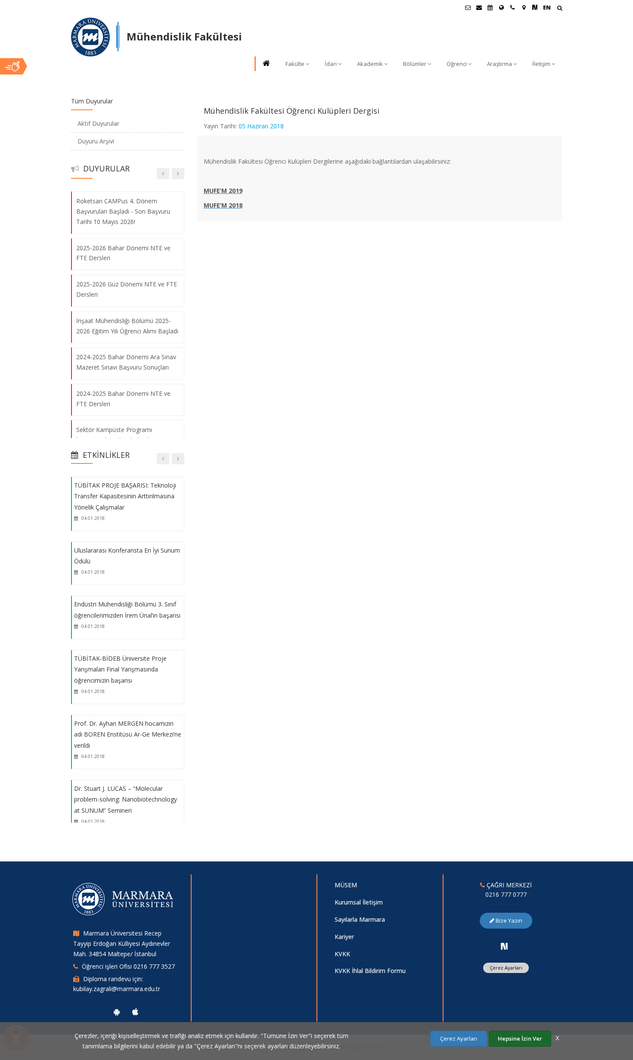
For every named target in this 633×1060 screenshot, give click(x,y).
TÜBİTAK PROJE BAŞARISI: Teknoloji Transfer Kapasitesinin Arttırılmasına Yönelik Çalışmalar (125, 496)
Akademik (370, 64)
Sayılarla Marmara (360, 919)
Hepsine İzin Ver (520, 1038)
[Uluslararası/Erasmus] (501, 7)
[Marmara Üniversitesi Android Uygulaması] (117, 1012)
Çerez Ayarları (506, 967)
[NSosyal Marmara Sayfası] (535, 7)
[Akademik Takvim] (490, 7)
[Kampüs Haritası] (523, 7)
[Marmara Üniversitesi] (90, 37)
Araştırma (499, 64)
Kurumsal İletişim (359, 902)
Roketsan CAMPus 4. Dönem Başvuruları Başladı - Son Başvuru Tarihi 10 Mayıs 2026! (123, 211)
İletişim (541, 64)
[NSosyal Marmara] (504, 946)
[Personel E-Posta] (479, 7)
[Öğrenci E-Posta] (467, 7)
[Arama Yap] (559, 9)
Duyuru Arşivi (96, 141)
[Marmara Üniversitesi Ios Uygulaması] (135, 1012)
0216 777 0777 (506, 894)
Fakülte (294, 64)
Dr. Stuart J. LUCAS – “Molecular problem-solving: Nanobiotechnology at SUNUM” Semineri (125, 799)
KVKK (342, 954)
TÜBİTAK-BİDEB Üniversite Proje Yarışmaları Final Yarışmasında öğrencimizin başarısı (120, 669)
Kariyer (344, 937)
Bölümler (414, 64)
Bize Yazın (508, 920)
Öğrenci (457, 64)
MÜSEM (346, 885)
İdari (331, 64)
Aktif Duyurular (98, 123)
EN (547, 7)
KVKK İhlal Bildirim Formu (370, 971)
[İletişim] (512, 7)
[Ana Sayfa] (265, 63)
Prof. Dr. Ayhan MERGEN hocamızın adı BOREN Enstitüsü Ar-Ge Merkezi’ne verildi (127, 734)
